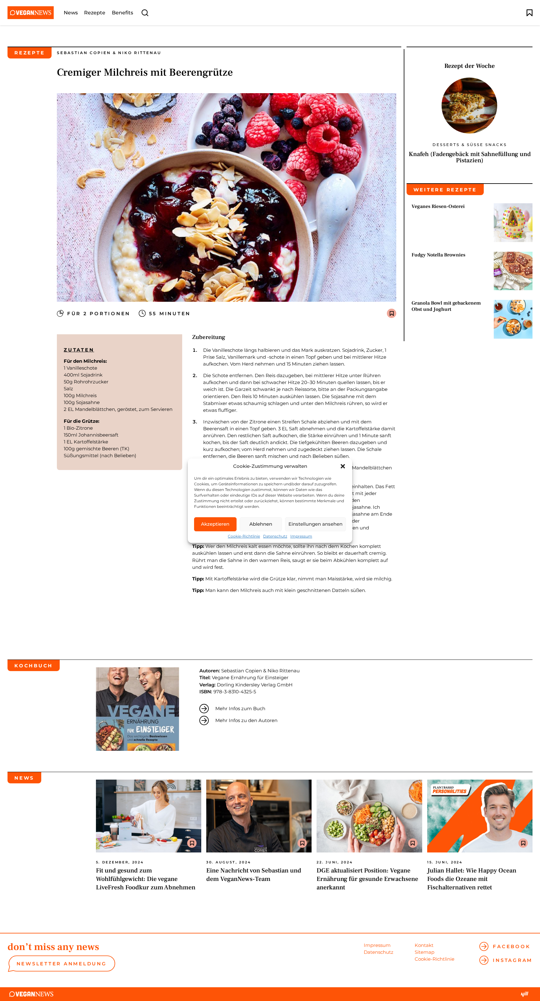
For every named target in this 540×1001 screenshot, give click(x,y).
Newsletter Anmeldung (62, 964)
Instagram (512, 960)
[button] (343, 466)
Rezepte (94, 12)
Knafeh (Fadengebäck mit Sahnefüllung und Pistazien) (470, 157)
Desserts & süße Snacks (469, 145)
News (71, 12)
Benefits (122, 12)
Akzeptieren (215, 524)
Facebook (511, 946)
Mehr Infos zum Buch (240, 708)
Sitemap (424, 952)
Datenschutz (275, 536)
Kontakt (424, 945)
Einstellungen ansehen (315, 524)
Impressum (301, 536)
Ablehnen (260, 524)
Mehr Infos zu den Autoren (246, 720)
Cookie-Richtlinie (244, 536)
